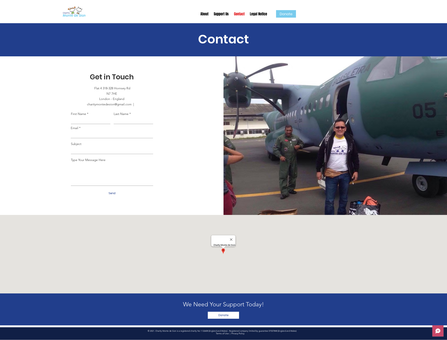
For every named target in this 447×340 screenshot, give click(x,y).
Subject (76, 143)
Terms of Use (222, 333)
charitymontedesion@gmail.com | (112, 104)
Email (74, 128)
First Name (78, 113)
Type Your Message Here (88, 160)
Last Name (121, 113)
